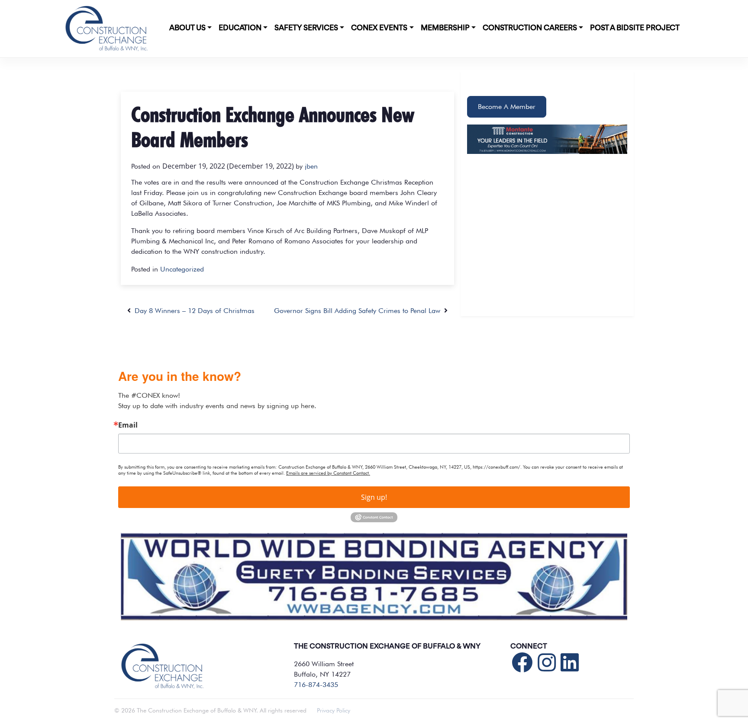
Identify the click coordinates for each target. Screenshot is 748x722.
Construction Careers (530, 28)
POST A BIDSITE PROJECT (635, 28)
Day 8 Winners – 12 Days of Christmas (193, 311)
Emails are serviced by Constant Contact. (328, 473)
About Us (187, 28)
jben (311, 166)
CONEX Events (379, 28)
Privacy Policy (333, 710)
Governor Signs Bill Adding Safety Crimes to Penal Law (359, 311)
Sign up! (374, 497)
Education (240, 28)
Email (128, 425)
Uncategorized (182, 269)
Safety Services (306, 28)
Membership (445, 28)
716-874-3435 (316, 684)
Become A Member (506, 106)
